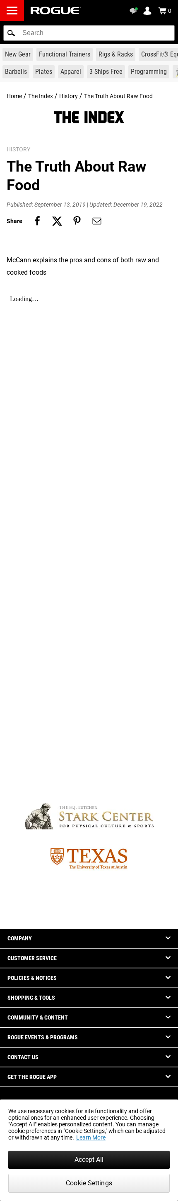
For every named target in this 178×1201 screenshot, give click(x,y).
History (68, 96)
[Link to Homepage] (56, 10)
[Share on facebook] (37, 221)
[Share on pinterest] (77, 221)
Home (14, 96)
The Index (40, 96)
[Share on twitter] (57, 221)
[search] (89, 33)
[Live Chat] (135, 10)
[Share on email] (97, 221)
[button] (11, 33)
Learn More (91, 1137)
